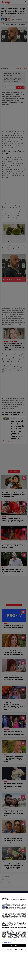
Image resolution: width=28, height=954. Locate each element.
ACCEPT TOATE (14, 945)
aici (19, 917)
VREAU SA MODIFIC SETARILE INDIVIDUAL (14, 949)
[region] (14, 923)
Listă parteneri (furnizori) (6, 942)
